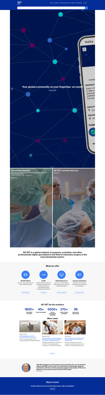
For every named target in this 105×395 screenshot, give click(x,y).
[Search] (86, 8)
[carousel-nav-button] (12, 89)
